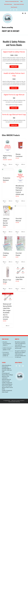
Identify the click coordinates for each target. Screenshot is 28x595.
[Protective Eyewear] (7, 172)
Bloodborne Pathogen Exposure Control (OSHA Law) (20, 190)
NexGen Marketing (16, 401)
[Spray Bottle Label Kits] (20, 270)
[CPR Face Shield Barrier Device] (7, 210)
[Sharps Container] (20, 145)
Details (11, 164)
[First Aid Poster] (20, 243)
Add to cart (18, 165)
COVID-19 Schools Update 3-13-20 (7, 348)
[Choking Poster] (7, 243)
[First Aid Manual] (20, 210)
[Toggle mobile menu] (25, 13)
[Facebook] (16, 366)
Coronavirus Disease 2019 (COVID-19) (6, 354)
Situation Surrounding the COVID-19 (7, 343)
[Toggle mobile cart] (22, 13)
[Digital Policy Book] (7, 146)
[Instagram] (23, 366)
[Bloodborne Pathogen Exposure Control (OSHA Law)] (20, 176)
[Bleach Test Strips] (7, 271)
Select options (5, 165)
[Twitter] (19, 366)
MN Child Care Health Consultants (18, 400)
